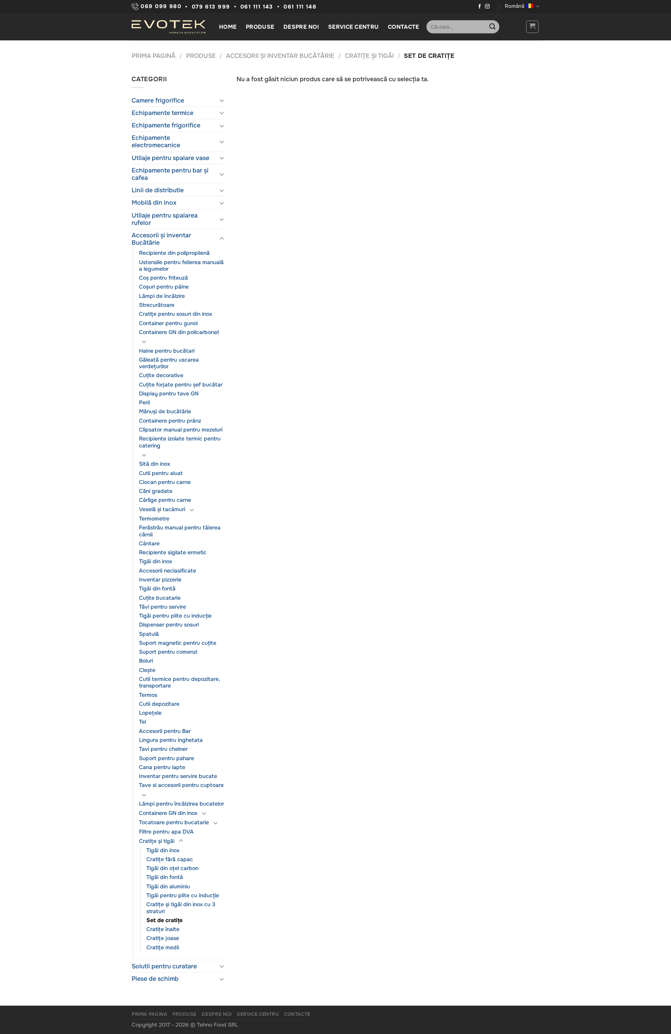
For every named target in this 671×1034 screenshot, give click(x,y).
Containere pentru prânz (170, 420)
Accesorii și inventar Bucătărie (280, 56)
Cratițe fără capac (169, 859)
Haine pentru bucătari (167, 350)
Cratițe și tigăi (369, 56)
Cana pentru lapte (162, 767)
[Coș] (532, 27)
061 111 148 (299, 6)
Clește (147, 670)
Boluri (146, 660)
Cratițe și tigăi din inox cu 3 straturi (180, 907)
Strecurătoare (156, 304)
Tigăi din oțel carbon (172, 868)
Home (227, 26)
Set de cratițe (164, 920)
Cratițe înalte (162, 929)
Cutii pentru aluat (161, 473)
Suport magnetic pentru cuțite (177, 642)
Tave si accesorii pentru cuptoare (181, 785)
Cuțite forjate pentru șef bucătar (181, 384)
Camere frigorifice (158, 100)
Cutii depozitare (159, 703)
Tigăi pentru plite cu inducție (175, 615)
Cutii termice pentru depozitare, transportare (179, 682)
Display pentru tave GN (168, 393)
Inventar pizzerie (160, 579)
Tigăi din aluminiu (168, 886)
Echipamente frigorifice (166, 125)
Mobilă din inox (154, 202)
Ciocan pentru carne (165, 482)
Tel (142, 721)
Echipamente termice (162, 113)
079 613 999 (211, 6)
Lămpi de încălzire (162, 295)
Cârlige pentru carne (165, 499)
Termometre (154, 518)
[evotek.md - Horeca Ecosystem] (168, 26)
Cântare (149, 543)
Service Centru (353, 26)
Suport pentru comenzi (168, 651)
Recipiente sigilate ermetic (173, 552)
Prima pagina (149, 1014)
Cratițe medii (162, 947)
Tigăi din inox (155, 561)
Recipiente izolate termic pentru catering (180, 442)
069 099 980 (160, 6)
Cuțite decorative (161, 375)
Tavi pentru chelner (163, 748)
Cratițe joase (162, 938)
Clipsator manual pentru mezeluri (181, 429)
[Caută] (492, 26)
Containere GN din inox (168, 812)
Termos (148, 694)
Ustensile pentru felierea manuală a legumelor (181, 265)
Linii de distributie (158, 190)
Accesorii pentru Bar (165, 731)
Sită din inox (154, 463)
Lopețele (150, 712)
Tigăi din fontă (157, 588)
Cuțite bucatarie (160, 597)
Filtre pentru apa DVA (166, 831)
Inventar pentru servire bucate (178, 776)
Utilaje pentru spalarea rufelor (165, 219)
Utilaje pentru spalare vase (170, 158)
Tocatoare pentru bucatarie (174, 822)
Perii (144, 402)
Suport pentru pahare (166, 758)
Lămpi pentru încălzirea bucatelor (181, 803)
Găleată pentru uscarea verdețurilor (169, 363)
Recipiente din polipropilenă (174, 252)
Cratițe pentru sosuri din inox (175, 313)
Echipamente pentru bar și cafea (170, 174)
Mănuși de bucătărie (165, 411)
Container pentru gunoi (168, 323)
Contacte (403, 26)
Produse (260, 26)
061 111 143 (256, 6)
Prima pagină (154, 56)
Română (514, 6)
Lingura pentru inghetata (171, 739)
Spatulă (149, 633)
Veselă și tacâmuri (162, 509)
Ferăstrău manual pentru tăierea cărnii (180, 531)
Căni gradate (155, 490)
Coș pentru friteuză (163, 277)
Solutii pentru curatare (164, 966)
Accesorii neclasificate (167, 570)
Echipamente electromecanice (156, 141)
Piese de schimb (155, 979)
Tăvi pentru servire (162, 606)
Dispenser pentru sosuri (169, 624)
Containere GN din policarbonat (179, 332)
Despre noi (301, 26)
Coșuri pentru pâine (164, 286)
